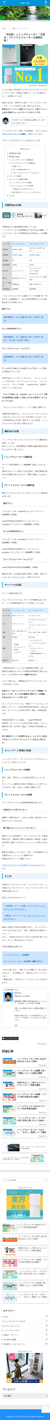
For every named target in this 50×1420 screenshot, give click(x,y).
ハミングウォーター (11, 1038)
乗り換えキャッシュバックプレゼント (27, 192)
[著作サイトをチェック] (16, 1025)
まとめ (11, 195)
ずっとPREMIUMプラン (22, 170)
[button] (45, 1180)
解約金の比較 (14, 157)
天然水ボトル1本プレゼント (23, 189)
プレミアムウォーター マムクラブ (26, 173)
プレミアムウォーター (16, 577)
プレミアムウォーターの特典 (22, 186)
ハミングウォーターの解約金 (22, 160)
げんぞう (18, 993)
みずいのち (25, 3)
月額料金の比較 (15, 153)
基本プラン (17, 166)
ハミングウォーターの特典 (21, 183)
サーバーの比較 (15, 176)
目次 (22, 149)
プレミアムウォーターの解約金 (23, 163)
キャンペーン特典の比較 (18, 179)
